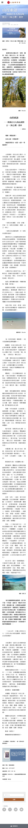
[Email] (21, 809)
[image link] (14, 2)
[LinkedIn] (16, 809)
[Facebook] (4, 809)
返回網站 (6, 806)
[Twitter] (10, 809)
